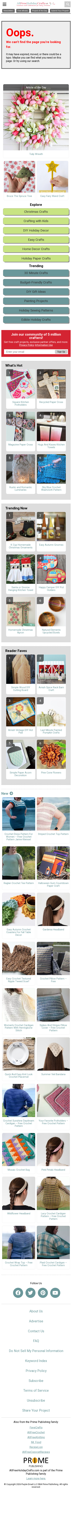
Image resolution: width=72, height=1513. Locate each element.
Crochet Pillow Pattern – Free (53, 980)
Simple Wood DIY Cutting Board (20, 689)
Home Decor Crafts (36, 249)
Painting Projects (36, 301)
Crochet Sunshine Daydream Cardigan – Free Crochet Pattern (18, 1124)
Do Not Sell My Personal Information (36, 1351)
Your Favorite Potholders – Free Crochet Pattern (53, 1122)
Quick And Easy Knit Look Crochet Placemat (18, 1076)
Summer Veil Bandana (53, 1074)
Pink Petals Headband (53, 1170)
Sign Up (61, 351)
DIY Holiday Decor (36, 230)
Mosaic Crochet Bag (19, 1170)
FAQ (36, 1341)
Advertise (36, 1321)
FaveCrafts (36, 1427)
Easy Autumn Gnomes (51, 545)
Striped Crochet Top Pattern (53, 834)
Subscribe (36, 1381)
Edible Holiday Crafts (36, 320)
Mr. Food (36, 1442)
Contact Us (36, 1331)
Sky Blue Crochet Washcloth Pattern (51, 489)
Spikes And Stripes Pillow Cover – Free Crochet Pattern (53, 1028)
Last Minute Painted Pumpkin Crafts (51, 731)
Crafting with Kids (36, 221)
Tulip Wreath (36, 154)
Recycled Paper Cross (51, 402)
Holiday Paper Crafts (36, 258)
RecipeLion (36, 1447)
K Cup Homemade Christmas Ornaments (20, 546)
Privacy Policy (26, 345)
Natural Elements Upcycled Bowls (51, 631)
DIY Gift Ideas (36, 292)
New (4, 794)
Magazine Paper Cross (20, 444)
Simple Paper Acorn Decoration (20, 774)
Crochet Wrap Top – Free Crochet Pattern (18, 1264)
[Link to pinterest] (43, 1293)
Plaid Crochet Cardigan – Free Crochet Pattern (53, 1264)
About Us (36, 1311)
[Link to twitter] (30, 1293)
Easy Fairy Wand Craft (52, 196)
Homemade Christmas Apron (20, 631)
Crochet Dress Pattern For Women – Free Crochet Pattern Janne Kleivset (19, 837)
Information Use (44, 345)
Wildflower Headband (18, 1213)
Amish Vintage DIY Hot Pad (20, 731)
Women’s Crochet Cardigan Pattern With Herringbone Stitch (18, 1028)
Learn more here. (36, 1478)
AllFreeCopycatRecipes (36, 1452)
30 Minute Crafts (36, 273)
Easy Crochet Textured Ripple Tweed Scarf (18, 980)
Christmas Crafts (36, 212)
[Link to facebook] (18, 1293)
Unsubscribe (36, 1400)
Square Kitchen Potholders (20, 403)
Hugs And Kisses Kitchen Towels (51, 446)
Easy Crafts (36, 240)
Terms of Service (36, 1390)
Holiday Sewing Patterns (36, 310)
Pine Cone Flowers (51, 772)
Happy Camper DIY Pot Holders (51, 589)
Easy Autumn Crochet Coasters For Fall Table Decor (18, 932)
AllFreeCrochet (36, 1432)
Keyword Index (36, 1361)
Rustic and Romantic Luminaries (20, 489)
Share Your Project (36, 1410)
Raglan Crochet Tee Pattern (19, 883)
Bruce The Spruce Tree (19, 196)
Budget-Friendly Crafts (36, 282)
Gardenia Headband (53, 929)
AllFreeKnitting (36, 1437)
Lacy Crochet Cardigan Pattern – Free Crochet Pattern (53, 1216)
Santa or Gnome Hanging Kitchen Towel (20, 589)
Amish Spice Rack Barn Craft (51, 689)
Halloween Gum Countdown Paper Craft (53, 884)
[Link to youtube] (55, 1293)
